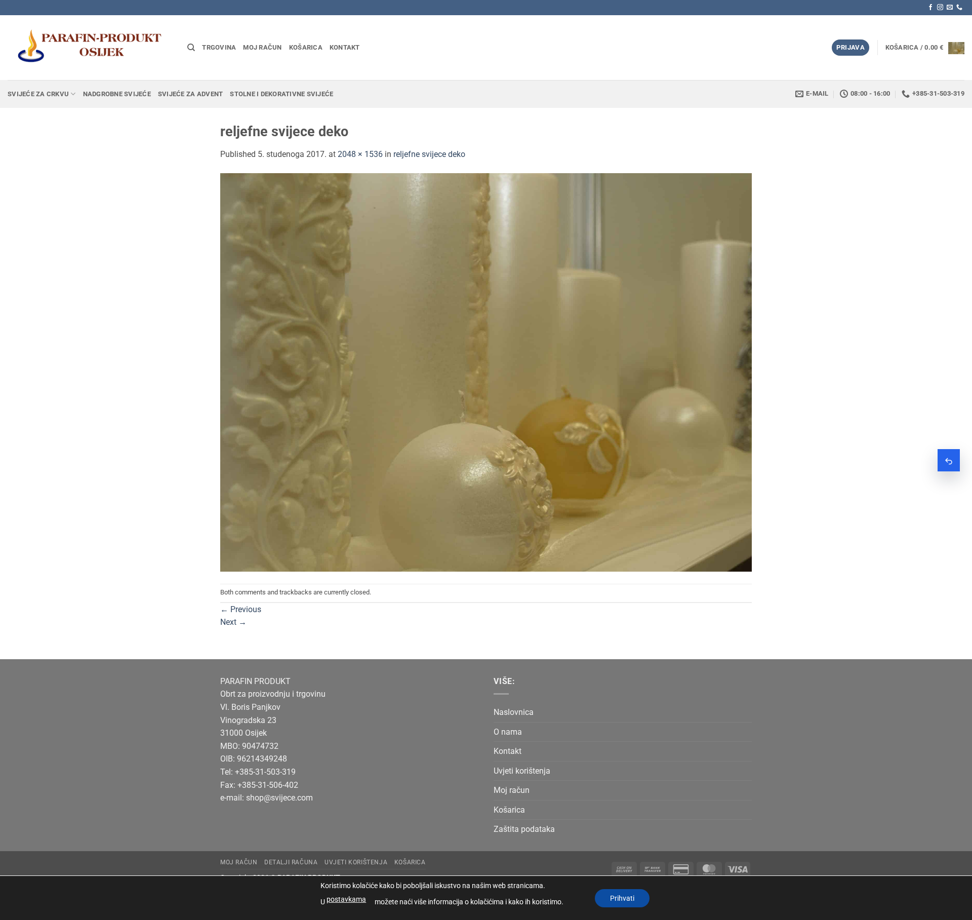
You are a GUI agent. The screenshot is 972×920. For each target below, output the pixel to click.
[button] (850, 47)
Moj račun (262, 47)
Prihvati (622, 898)
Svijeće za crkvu (38, 94)
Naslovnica (514, 712)
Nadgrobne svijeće (117, 94)
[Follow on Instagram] (940, 7)
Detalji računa (291, 862)
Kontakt (345, 47)
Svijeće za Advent (190, 94)
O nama (508, 732)
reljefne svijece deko (429, 154)
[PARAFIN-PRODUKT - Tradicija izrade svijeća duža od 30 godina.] (90, 47)
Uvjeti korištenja (522, 771)
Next (233, 622)
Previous (240, 609)
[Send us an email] (950, 7)
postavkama (346, 899)
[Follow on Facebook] (930, 7)
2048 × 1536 (360, 154)
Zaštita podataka (524, 829)
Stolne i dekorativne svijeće (281, 94)
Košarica (305, 47)
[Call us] (959, 7)
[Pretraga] (191, 47)
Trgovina (219, 47)
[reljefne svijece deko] (486, 372)
